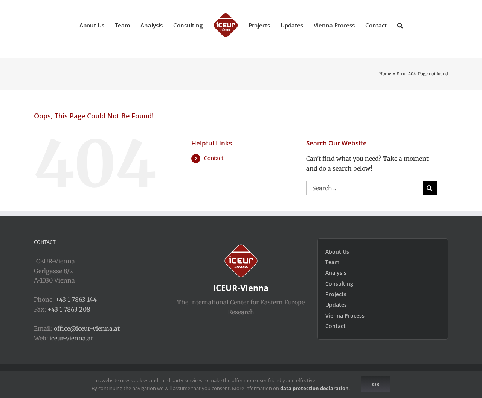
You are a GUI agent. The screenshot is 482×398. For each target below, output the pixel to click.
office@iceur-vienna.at (87, 328)
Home (385, 73)
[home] (241, 249)
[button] (385, 24)
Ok (376, 384)
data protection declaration (314, 388)
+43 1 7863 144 (76, 299)
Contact (213, 158)
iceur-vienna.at (71, 338)
